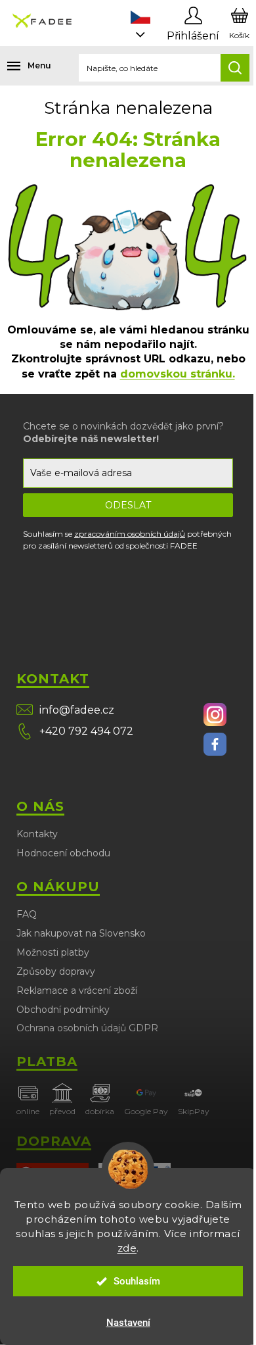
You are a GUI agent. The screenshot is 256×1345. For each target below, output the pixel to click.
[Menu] (20, 66)
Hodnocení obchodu (63, 853)
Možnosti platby (52, 952)
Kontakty (37, 834)
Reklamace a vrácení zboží (76, 990)
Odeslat (128, 505)
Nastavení (128, 1323)
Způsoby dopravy (55, 971)
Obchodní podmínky (63, 1009)
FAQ (26, 914)
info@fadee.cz (76, 710)
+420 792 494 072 (86, 731)
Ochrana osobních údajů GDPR (87, 1028)
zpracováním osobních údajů (129, 534)
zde (127, 1248)
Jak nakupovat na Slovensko (81, 933)
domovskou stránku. (177, 374)
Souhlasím (137, 1281)
